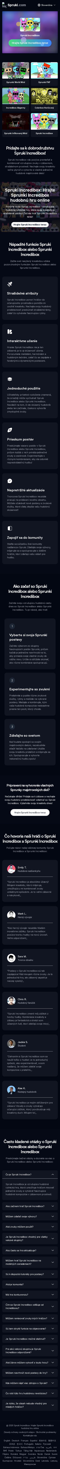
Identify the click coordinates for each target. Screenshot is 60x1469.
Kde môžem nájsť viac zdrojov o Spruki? (26, 1383)
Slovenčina (42, 1457)
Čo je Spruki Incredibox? (18, 1174)
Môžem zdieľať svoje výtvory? (21, 1216)
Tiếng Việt (28, 1450)
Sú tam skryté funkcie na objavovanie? (26, 1328)
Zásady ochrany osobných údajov (19, 1432)
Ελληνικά (17, 1457)
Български (8, 1461)
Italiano (38, 1444)
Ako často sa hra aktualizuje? (21, 1250)
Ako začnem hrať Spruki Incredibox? (25, 1206)
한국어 (20, 1444)
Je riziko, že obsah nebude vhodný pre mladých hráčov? (26, 1405)
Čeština (7, 1457)
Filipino (6, 1454)
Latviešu (45, 1461)
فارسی (32, 1457)
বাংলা (55, 1447)
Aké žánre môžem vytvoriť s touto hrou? (27, 1362)
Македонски (30, 1464)
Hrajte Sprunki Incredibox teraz (30, 812)
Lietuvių (54, 1461)
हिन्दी (5, 1450)
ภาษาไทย (40, 1447)
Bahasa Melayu (27, 1447)
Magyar (23, 1454)
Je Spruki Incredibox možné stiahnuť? (25, 1338)
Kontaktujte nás (30, 1435)
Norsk (40, 1454)
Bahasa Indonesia (11, 1447)
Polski (11, 1450)
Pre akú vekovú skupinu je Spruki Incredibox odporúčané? (23, 1351)
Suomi (54, 1454)
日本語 (12, 1444)
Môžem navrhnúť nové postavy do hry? (26, 1372)
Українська (39, 1450)
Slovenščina (28, 1461)
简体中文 (43, 1440)
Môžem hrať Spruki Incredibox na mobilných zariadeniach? (23, 1262)
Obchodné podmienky (46, 1432)
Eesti (38, 1461)
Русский (47, 1444)
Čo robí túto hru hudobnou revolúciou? (26, 1393)
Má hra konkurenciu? (17, 1294)
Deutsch (15, 1440)
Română (14, 1454)
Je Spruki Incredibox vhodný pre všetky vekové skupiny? (27, 1238)
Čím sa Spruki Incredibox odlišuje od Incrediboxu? (25, 1306)
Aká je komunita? (14, 1284)
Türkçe (18, 1450)
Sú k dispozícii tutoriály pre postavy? (25, 1274)
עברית (25, 1457)
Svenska (32, 1454)
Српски (52, 1457)
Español (33, 1440)
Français (24, 1440)
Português (28, 1444)
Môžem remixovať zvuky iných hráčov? (26, 1318)
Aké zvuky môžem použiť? (19, 1226)
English (7, 1440)
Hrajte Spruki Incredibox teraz (30, 42)
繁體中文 (52, 1440)
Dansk (47, 1454)
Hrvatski (17, 1461)
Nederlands (51, 1450)
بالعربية (49, 1447)
